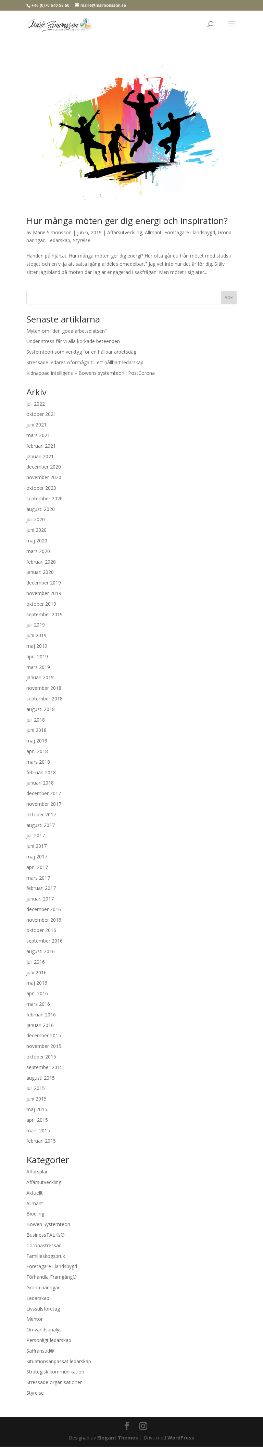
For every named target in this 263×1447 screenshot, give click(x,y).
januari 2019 (40, 677)
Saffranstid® (40, 1350)
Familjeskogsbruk (45, 1256)
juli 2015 (35, 1088)
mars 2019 (38, 667)
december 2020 (43, 466)
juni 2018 (36, 730)
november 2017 (43, 804)
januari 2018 (40, 782)
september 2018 (44, 698)
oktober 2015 (41, 1056)
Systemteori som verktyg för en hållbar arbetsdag (81, 351)
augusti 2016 (40, 951)
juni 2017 (36, 846)
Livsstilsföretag (43, 1308)
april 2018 (37, 751)
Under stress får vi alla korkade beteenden (73, 341)
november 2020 (43, 477)
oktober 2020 (41, 488)
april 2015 (37, 1120)
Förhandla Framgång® (51, 1277)
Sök (229, 297)
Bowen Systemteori (48, 1224)
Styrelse (81, 240)
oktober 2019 (41, 604)
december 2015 (43, 1035)
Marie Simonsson (52, 232)
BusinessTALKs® (45, 1235)
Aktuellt (34, 1192)
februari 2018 (41, 772)
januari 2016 (40, 1025)
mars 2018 (38, 762)
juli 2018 (35, 719)
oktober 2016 (41, 930)
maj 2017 (36, 856)
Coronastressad (44, 1245)
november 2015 (43, 1046)
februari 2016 (41, 1014)
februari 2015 (41, 1140)
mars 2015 (38, 1130)
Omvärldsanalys (44, 1329)
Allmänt (153, 232)
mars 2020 (38, 551)
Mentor (34, 1319)
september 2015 (44, 1067)
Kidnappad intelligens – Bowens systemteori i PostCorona (90, 373)
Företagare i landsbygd (189, 232)
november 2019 (43, 593)
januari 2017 (40, 898)
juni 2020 (36, 530)
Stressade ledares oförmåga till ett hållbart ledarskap (84, 362)
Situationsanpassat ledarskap (58, 1361)
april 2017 (37, 867)
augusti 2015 (40, 1078)
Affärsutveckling (124, 232)
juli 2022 (35, 403)
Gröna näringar (43, 1287)
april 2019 (37, 656)
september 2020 (44, 498)
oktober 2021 (41, 414)
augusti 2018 (40, 709)
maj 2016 (36, 982)
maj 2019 (36, 646)
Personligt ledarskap (48, 1340)
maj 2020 (36, 540)
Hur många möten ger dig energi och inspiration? (127, 220)
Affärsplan (37, 1171)
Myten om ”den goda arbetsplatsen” (66, 331)
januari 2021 (40, 456)
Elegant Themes (117, 1437)
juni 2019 (36, 635)
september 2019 (44, 614)
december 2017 (43, 793)
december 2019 (43, 582)
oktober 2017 (41, 814)
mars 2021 (38, 435)
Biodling (35, 1213)
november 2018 (43, 688)
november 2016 (43, 920)
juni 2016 (36, 972)
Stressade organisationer (54, 1382)
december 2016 (43, 909)
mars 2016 (38, 1004)
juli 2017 (35, 835)
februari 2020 (41, 561)
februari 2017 (41, 888)
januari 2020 (40, 572)
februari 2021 (41, 446)
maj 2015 (36, 1109)
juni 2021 (36, 424)
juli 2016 (35, 962)
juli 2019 (35, 624)
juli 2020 (35, 519)
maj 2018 (36, 740)
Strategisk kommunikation (55, 1371)
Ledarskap (58, 240)
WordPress (180, 1437)
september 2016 (44, 940)
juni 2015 (36, 1098)
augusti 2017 (40, 825)
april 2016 (37, 993)
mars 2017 (38, 877)
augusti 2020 (40, 509)
